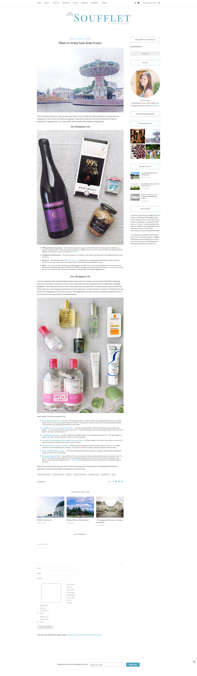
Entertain (66, 3)
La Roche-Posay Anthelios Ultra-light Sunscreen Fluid (62, 440)
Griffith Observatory (44, 520)
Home (39, 3)
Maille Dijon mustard (71, 260)
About (46, 3)
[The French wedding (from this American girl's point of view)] (152, 151)
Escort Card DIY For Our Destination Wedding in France (149, 196)
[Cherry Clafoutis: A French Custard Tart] (137, 151)
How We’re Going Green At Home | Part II (150, 185)
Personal (94, 3)
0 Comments (41, 481)
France (72, 38)
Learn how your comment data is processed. (84, 635)
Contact (104, 3)
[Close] (194, 661)
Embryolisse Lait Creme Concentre (55, 445)
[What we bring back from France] (152, 136)
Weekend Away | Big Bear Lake (78, 520)
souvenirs (105, 474)
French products (80, 474)
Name (39, 568)
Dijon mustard (58, 474)
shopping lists (94, 474)
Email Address (136, 46)
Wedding (85, 3)
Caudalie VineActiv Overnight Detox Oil (57, 428)
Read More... (155, 106)
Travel (75, 3)
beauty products (44, 474)
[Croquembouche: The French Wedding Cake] (137, 136)
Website (40, 578)
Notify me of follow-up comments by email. (44, 609)
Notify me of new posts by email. (44, 619)
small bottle (74, 460)
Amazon (74, 252)
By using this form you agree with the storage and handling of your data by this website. (71, 594)
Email (39, 573)
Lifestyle (55, 3)
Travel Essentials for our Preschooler (149, 174)
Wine (113, 474)
